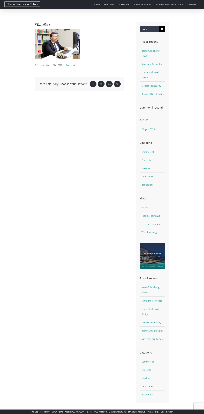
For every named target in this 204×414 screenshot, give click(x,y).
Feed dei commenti (151, 223)
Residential (147, 184)
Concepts (146, 160)
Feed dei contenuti (150, 215)
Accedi (144, 207)
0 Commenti (70, 65)
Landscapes (147, 176)
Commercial (147, 151)
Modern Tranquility (151, 85)
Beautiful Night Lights (152, 93)
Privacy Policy (153, 411)
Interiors (145, 168)
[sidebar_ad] (152, 244)
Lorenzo (40, 65)
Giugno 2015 (148, 129)
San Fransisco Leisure (152, 338)
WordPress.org (149, 232)
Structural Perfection (151, 64)
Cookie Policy (167, 411)
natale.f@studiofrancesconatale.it (130, 411)
